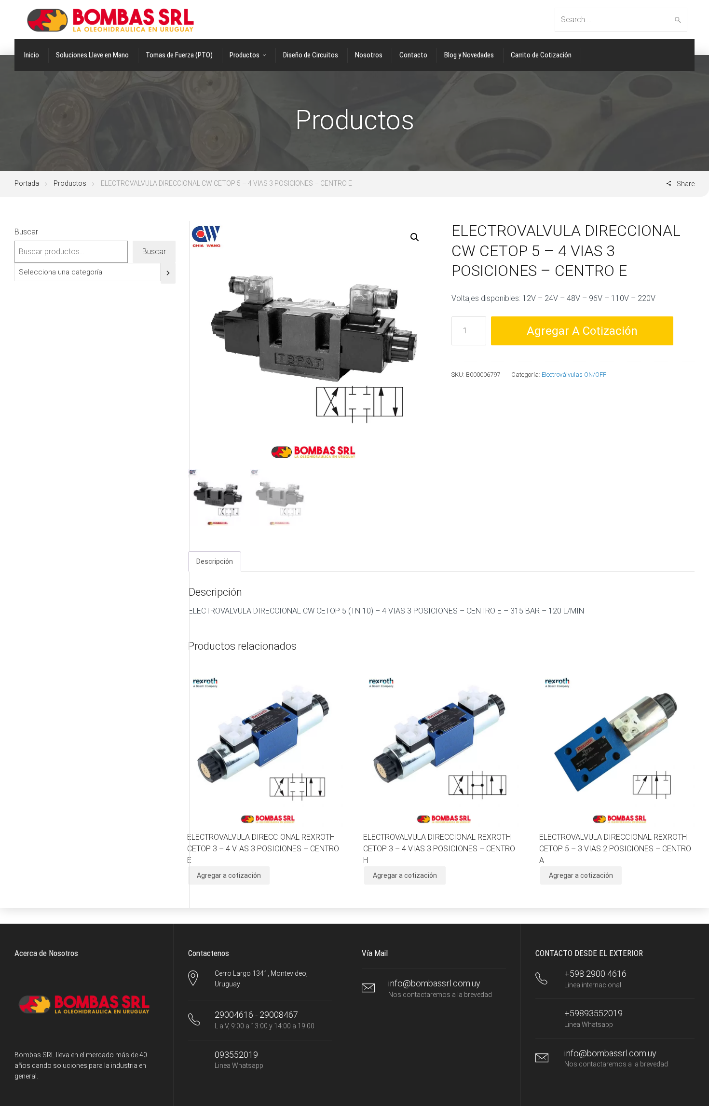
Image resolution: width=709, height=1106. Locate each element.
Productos (70, 183)
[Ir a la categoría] (168, 273)
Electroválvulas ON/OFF (574, 374)
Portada (26, 183)
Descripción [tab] (214, 561)
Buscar (26, 231)
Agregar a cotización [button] (229, 875)
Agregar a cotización (582, 331)
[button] (414, 237)
